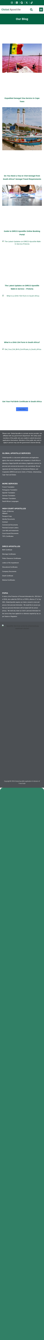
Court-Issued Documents (10, 533)
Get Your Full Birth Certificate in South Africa (22, 401)
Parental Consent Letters (10, 527)
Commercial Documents (10, 525)
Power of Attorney (8, 511)
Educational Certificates (9, 567)
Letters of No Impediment (10, 563)
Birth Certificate (7, 550)
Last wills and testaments (10, 530)
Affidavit (4, 513)
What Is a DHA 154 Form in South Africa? (22, 342)
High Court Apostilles (14, 509)
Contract (5, 522)
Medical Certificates (8, 580)
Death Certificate (7, 576)
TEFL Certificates (7, 536)
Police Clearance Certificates (11, 558)
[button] (41, 9)
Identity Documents (8, 519)
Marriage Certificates (9, 554)
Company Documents (9, 571)
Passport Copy (7, 516)
